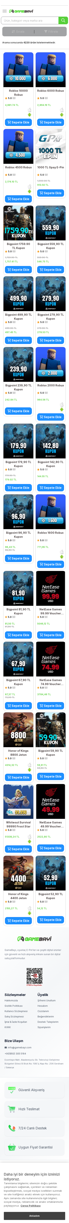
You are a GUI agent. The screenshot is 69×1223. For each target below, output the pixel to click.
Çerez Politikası (31, 1205)
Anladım (34, 1215)
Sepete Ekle (20, 122)
